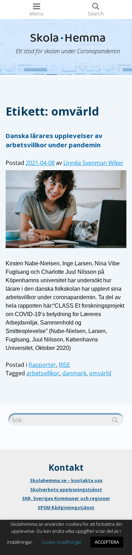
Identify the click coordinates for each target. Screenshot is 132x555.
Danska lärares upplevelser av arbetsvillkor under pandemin (54, 141)
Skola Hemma (68, 39)
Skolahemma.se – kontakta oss (66, 480)
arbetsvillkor (42, 373)
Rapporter (42, 365)
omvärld (100, 373)
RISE (64, 365)
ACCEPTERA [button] (107, 542)
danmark (74, 373)
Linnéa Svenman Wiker (93, 163)
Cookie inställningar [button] (61, 542)
